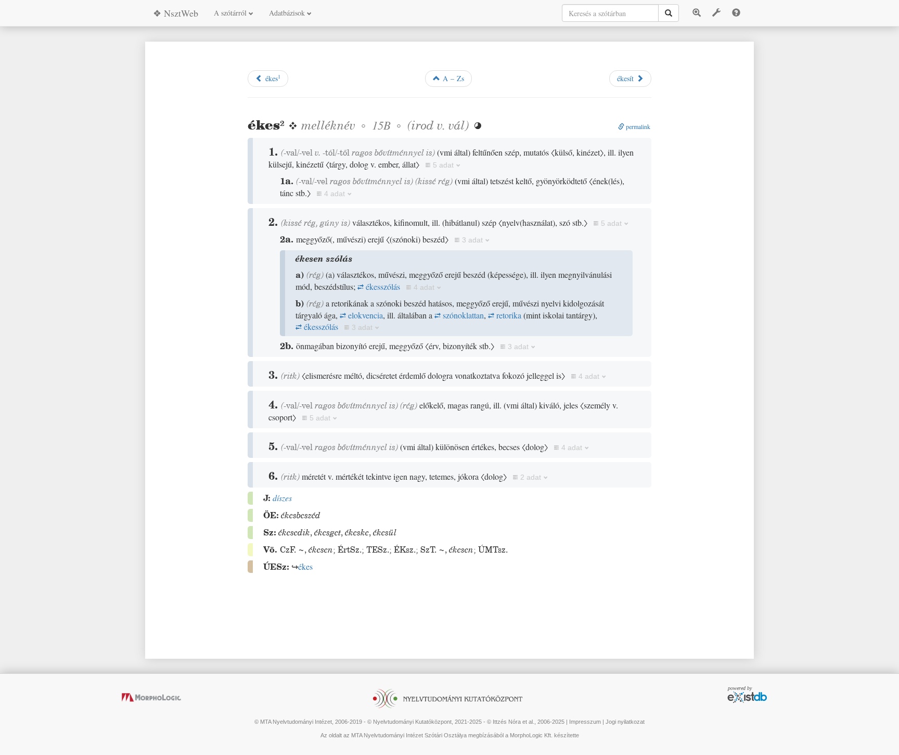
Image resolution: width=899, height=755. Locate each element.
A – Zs (452, 78)
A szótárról (231, 13)
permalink (637, 126)
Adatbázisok (288, 13)
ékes (271, 78)
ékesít (626, 78)
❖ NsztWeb (175, 13)
